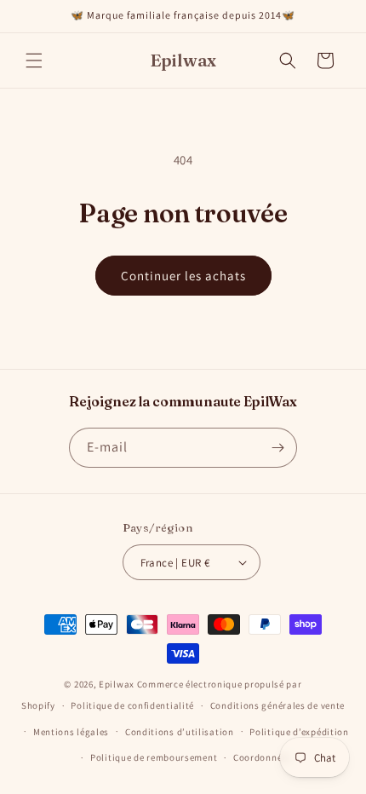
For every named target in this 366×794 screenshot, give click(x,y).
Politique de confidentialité (132, 705)
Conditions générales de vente (277, 705)
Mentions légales (71, 732)
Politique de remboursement (153, 757)
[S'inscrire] (277, 448)
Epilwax (116, 684)
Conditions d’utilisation (179, 732)
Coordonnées (262, 757)
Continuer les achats (183, 276)
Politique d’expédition (298, 732)
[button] (34, 60)
